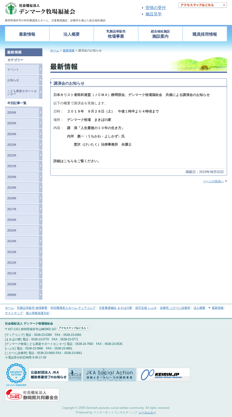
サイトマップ (14, 313)
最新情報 (27, 34)
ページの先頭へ (213, 181)
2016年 (12, 220)
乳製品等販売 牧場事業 (32, 308)
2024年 (12, 134)
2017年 (12, 209)
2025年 (12, 123)
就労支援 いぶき (146, 308)
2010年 (12, 284)
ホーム (54, 50)
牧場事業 (116, 34)
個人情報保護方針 (37, 313)
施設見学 (153, 14)
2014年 (12, 241)
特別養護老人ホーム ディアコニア (73, 308)
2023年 (12, 144)
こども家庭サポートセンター (22, 92)
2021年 (12, 166)
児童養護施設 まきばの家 (115, 308)
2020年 (12, 177)
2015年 (12, 230)
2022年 (12, 155)
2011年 (12, 273)
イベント (13, 69)
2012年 (12, 262)
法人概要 (71, 34)
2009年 (12, 295)
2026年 (12, 112)
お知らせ (13, 80)
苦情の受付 (155, 7)
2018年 (12, 198)
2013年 (12, 252)
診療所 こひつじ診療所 (175, 308)
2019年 (12, 187)
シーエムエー (147, 412)
